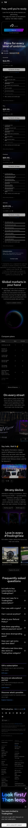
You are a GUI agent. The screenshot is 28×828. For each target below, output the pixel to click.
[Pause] (25, 807)
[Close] (26, 788)
